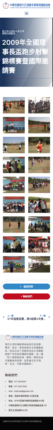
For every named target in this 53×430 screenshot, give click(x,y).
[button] (26, 13)
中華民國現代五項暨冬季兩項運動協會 (27, 421)
